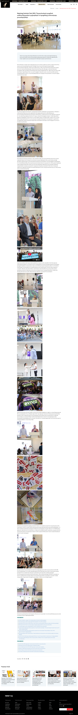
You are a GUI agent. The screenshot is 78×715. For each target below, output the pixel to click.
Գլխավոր (52, 8)
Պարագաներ (17, 708)
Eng (71, 4)
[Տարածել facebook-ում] (22, 658)
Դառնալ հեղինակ (29, 707)
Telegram (39, 707)
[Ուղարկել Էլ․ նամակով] (28, 658)
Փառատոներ (58, 4)
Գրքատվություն (50, 4)
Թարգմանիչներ (7, 708)
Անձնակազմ (7, 705)
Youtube (39, 704)
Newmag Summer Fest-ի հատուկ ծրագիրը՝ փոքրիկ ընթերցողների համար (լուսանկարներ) (35, 624)
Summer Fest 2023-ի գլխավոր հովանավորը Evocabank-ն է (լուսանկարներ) (32, 643)
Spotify (50, 702)
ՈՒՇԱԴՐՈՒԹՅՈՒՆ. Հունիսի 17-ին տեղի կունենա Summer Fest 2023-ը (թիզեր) (32, 620)
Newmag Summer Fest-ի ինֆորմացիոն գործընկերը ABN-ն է (29, 645)
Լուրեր (57, 8)
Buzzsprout (51, 708)
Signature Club (42, 4)
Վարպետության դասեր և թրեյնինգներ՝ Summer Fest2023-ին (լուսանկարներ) (33, 626)
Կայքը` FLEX (71, 713)
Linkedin (39, 705)
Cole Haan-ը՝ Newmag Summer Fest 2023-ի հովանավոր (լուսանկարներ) (31, 651)
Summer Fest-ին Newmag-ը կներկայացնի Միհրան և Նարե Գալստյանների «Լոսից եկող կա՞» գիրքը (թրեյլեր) (38, 636)
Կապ (60, 702)
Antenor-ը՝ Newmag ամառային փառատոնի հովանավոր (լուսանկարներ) (32, 648)
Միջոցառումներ (29, 704)
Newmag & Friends (29, 708)
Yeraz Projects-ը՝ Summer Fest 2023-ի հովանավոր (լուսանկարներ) (30, 649)
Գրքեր (27, 4)
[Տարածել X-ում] (24, 658)
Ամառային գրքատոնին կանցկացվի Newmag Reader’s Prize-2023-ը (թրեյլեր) (32, 621)
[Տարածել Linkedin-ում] (26, 658)
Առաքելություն (7, 704)
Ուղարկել (69, 709)
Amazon (50, 705)
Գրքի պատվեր (28, 702)
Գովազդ (27, 705)
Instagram (39, 702)
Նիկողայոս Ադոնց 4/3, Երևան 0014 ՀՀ (65, 704)
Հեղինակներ (7, 707)
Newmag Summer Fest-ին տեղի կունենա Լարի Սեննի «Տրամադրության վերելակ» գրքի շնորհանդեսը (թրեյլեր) (39, 623)
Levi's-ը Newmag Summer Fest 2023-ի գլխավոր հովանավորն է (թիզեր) (31, 646)
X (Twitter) (39, 708)
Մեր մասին (7, 702)
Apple (50, 704)
